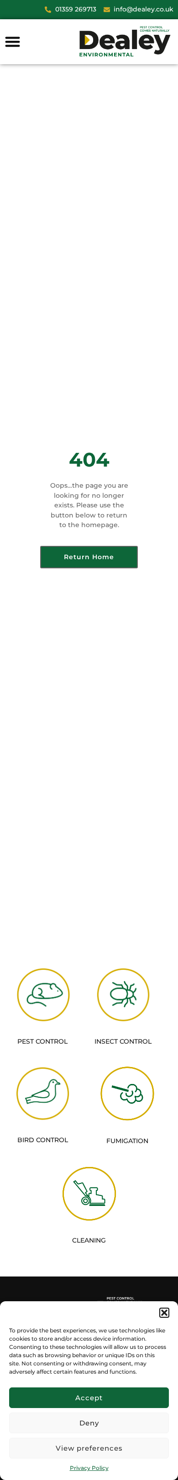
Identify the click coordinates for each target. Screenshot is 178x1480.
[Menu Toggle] (13, 41)
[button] (164, 1312)
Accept (89, 1397)
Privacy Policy (89, 1467)
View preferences (89, 1448)
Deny (89, 1423)
